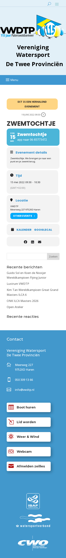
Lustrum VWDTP (18, 284)
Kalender (24, 229)
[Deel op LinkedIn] (33, 241)
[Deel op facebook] (26, 241)
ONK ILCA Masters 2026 (22, 301)
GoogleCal (43, 229)
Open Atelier (15, 307)
